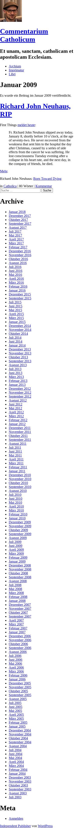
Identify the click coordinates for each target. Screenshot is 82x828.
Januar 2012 (17, 424)
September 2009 (20, 534)
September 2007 (20, 616)
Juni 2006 (15, 659)
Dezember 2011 (20, 428)
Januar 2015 (17, 322)
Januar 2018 (17, 212)
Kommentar (43, 186)
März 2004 (16, 766)
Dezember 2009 (20, 522)
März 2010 (16, 510)
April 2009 (16, 549)
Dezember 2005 (20, 683)
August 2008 (18, 581)
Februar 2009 (18, 557)
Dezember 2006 (20, 636)
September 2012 (20, 396)
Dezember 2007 (20, 604)
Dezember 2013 (20, 349)
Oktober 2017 (18, 220)
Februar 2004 (18, 769)
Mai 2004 (15, 758)
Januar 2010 (17, 518)
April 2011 (16, 459)
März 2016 (16, 282)
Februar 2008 (18, 597)
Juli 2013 (15, 369)
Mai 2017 (15, 235)
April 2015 (16, 314)
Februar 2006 (18, 675)
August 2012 (18, 400)
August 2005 (18, 699)
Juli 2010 (15, 494)
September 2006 (20, 648)
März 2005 (16, 718)
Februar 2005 (18, 722)
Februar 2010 (18, 514)
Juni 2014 (15, 341)
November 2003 (20, 781)
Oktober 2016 (18, 259)
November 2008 (20, 569)
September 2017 (20, 223)
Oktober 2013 (18, 357)
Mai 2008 (15, 589)
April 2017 (16, 239)
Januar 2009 (17, 561)
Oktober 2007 (18, 612)
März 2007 (16, 624)
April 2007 (16, 620)
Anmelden (16, 818)
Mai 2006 (15, 663)
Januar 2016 (17, 290)
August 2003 (18, 793)
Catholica (10, 186)
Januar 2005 (17, 726)
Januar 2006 (17, 679)
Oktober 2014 (18, 333)
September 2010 (20, 487)
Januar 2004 (17, 773)
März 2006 (16, 671)
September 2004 (20, 742)
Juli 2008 (15, 585)
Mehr (3, 171)
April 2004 (16, 762)
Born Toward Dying (47, 178)
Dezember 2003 (20, 777)
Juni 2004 (15, 754)
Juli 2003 (15, 797)
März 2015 (16, 318)
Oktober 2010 (18, 483)
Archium (15, 66)
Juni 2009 (15, 546)
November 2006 (20, 640)
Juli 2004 (15, 750)
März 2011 (16, 463)
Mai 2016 (15, 275)
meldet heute (26, 125)
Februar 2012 (18, 420)
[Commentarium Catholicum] (11, 20)
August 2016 (18, 263)
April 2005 (16, 714)
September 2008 (20, 577)
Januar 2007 (17, 632)
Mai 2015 (15, 310)
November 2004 (20, 734)
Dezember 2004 (20, 730)
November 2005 (20, 687)
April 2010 (16, 506)
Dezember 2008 (20, 565)
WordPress (45, 826)
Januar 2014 (17, 345)
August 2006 (18, 652)
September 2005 (20, 695)
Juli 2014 (15, 337)
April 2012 (16, 412)
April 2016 (16, 278)
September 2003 (20, 789)
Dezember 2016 (20, 251)
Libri (12, 74)
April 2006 (16, 667)
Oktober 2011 (18, 436)
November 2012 (20, 392)
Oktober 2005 (18, 691)
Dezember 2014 (20, 326)
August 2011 (17, 443)
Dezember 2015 (20, 294)
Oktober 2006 (18, 644)
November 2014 (20, 330)
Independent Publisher (15, 826)
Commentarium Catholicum (24, 35)
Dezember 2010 (20, 475)
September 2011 (20, 439)
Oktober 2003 (18, 785)
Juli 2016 (15, 267)
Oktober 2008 (18, 573)
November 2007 (20, 608)
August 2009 (18, 538)
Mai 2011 (15, 455)
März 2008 (16, 593)
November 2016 (20, 255)
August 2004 (18, 746)
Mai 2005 (15, 711)
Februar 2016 (18, 286)
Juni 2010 (15, 498)
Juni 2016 (15, 271)
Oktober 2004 (18, 738)
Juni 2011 (15, 451)
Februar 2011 (18, 467)
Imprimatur (16, 70)
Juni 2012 (15, 404)
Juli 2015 (15, 302)
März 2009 (16, 553)
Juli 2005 (15, 703)
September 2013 (20, 361)
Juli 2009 (15, 542)
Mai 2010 (15, 502)
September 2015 (20, 298)
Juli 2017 (15, 231)
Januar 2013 (17, 385)
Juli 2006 (15, 656)
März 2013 (16, 377)
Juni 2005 (15, 707)
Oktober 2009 (18, 530)
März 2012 (16, 416)
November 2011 (20, 432)
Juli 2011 (15, 447)
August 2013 (18, 365)
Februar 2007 (18, 628)
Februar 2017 (18, 247)
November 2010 (20, 479)
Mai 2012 (15, 408)
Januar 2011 (17, 471)
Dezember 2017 (20, 216)
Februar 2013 (18, 381)
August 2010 (18, 491)
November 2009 (20, 526)
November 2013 (20, 353)
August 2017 (18, 227)
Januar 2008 (17, 601)
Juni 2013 (15, 373)
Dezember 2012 (20, 388)
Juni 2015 (15, 306)
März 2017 (16, 243)
